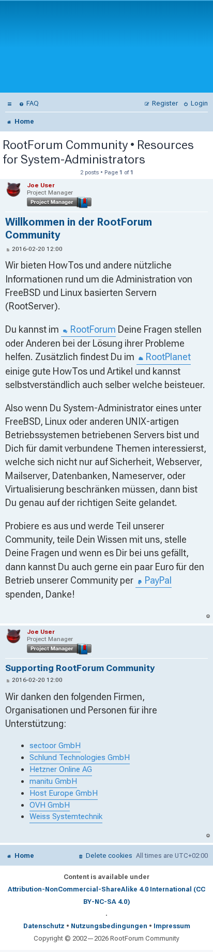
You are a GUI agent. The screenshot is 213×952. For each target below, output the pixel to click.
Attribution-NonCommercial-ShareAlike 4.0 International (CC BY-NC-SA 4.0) (106, 895)
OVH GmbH (49, 805)
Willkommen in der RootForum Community (78, 229)
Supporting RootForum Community (80, 668)
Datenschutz (44, 926)
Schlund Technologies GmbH (79, 757)
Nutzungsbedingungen (109, 926)
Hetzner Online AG (60, 769)
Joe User (41, 185)
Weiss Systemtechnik (65, 816)
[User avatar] (14, 190)
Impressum (172, 926)
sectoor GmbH (55, 745)
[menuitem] (9, 103)
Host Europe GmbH (63, 793)
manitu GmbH (53, 781)
